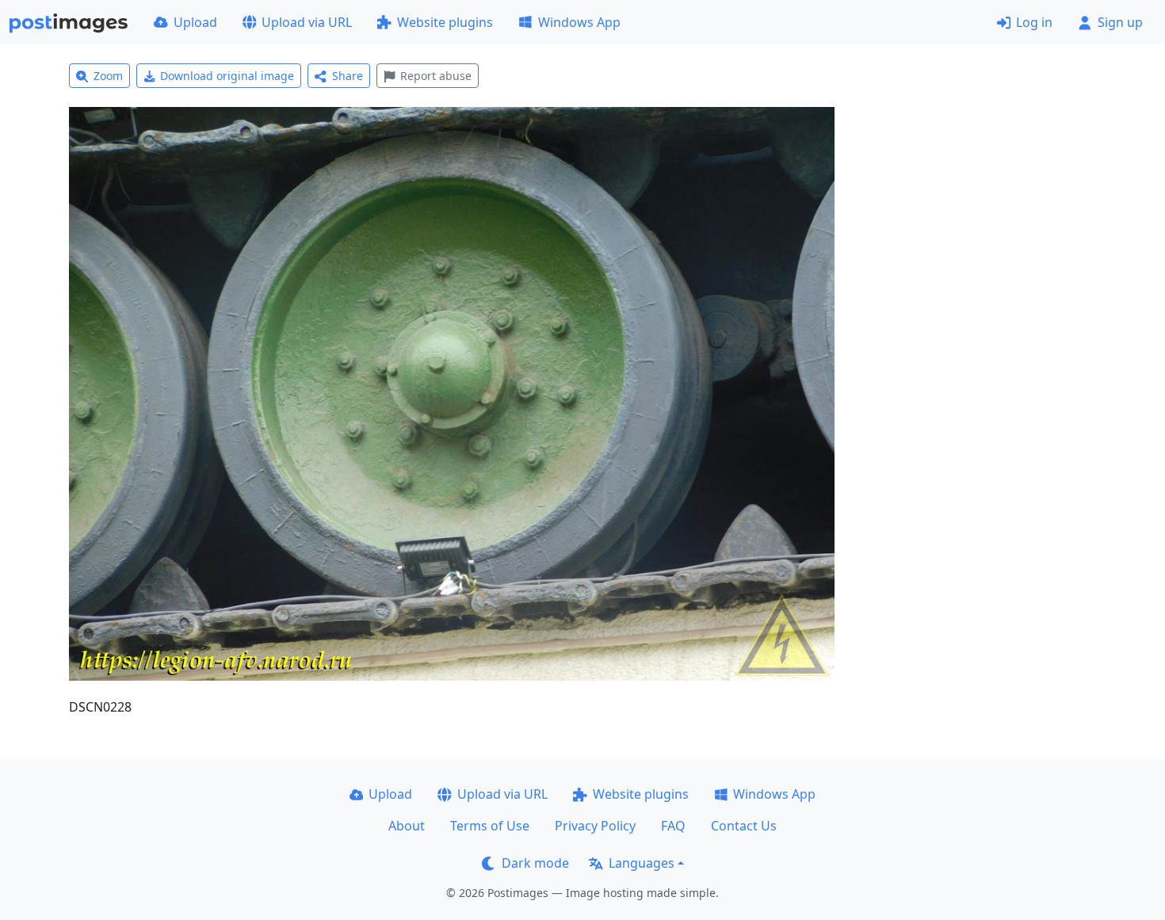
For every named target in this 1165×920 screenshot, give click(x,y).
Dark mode (535, 863)
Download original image (227, 75)
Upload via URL (307, 22)
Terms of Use (489, 825)
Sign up (1120, 22)
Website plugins (445, 22)
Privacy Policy (595, 825)
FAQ (673, 825)
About (406, 825)
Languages (641, 863)
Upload (195, 22)
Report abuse (436, 75)
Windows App (579, 22)
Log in (1034, 22)
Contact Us (744, 825)
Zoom (108, 75)
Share (347, 75)
